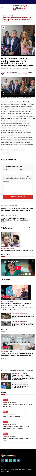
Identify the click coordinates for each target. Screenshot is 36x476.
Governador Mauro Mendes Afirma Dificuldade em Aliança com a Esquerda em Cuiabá (17, 219)
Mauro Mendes (9, 150)
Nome (5, 169)
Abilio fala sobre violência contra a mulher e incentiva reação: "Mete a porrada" (16, 304)
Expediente (4, 467)
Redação (9, 72)
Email (21, 169)
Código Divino (5, 471)
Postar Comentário (18, 197)
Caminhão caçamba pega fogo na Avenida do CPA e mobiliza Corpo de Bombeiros (23, 324)
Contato (11, 467)
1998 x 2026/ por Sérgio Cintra (13, 416)
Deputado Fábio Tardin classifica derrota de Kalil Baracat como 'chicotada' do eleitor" (17, 208)
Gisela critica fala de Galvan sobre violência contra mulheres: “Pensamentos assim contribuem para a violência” (23, 377)
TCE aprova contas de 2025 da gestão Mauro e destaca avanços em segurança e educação (17, 354)
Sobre (16, 467)
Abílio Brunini (20, 150)
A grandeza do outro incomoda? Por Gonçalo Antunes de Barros (16, 427)
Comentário (7, 181)
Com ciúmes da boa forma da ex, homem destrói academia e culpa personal (23, 316)
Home (6, 16)
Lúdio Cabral (6, 153)
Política (12, 16)
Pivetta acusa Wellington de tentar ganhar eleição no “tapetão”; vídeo (21, 386)
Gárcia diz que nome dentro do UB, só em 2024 (17, 250)
